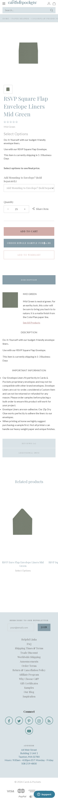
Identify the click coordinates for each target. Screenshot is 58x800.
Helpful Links (29, 639)
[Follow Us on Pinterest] (29, 720)
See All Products (31, 322)
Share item (42, 209)
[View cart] (54, 3)
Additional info (29, 453)
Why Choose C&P (29, 679)
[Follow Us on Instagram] (39, 720)
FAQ (29, 644)
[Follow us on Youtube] (29, 730)
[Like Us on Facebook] (9, 720)
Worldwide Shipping (29, 657)
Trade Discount (29, 652)
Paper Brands (20, 18)
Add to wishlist (29, 254)
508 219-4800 (29, 763)
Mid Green (9, 126)
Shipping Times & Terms (29, 648)
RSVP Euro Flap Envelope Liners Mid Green (23, 564)
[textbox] (29, 188)
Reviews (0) (29, 443)
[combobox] (29, 188)
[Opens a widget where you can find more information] (44, 794)
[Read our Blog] (49, 720)
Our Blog (29, 692)
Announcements (29, 661)
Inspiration (29, 696)
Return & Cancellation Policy (29, 670)
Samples (29, 687)
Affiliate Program (29, 674)
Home (5, 18)
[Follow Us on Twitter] (19, 720)
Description (29, 280)
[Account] (48, 3)
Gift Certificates (29, 683)
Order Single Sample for (29, 243)
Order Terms (29, 665)
